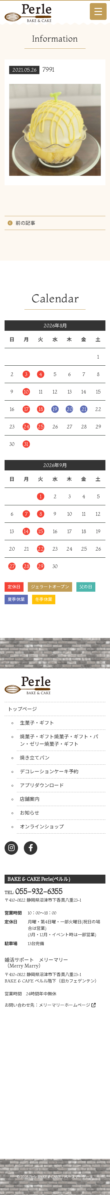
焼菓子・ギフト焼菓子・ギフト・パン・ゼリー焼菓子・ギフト (59, 740)
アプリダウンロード (42, 785)
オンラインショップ (42, 827)
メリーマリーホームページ (65, 1005)
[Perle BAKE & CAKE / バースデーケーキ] (28, 11)
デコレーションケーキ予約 (49, 771)
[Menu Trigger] (98, 11)
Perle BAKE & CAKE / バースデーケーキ (61, 1176)
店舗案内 (29, 799)
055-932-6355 (39, 891)
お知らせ (29, 813)
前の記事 (25, 223)
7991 (48, 69)
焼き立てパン (35, 758)
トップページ (22, 709)
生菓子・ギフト (37, 723)
